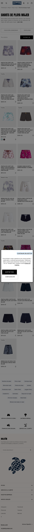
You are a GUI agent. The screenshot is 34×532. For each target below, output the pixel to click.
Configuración (10, 277)
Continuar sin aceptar (24, 253)
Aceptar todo (9, 272)
